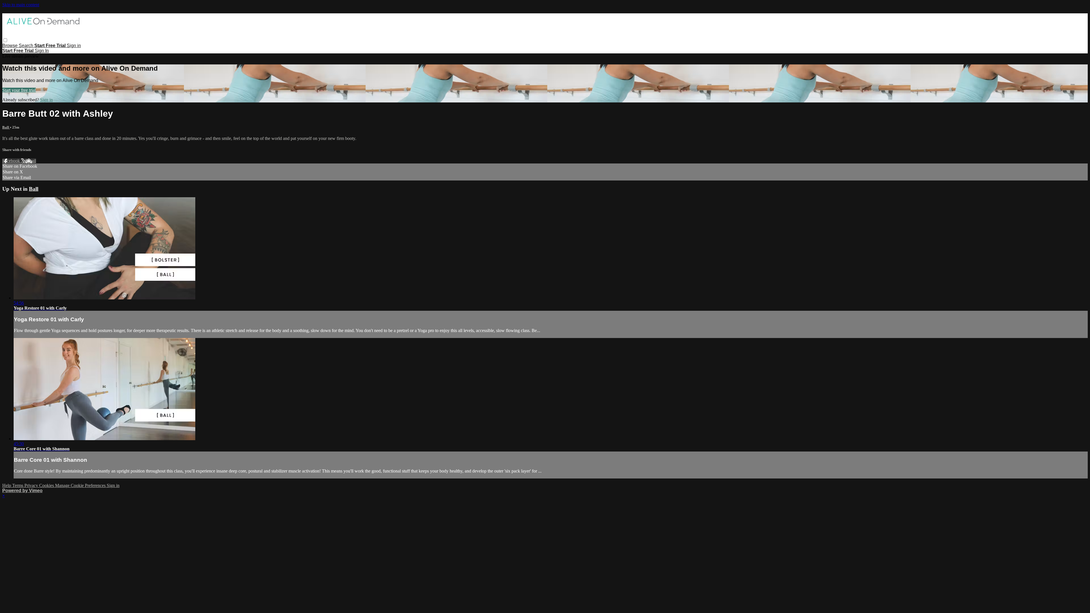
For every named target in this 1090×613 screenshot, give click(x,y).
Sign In (42, 50)
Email (31, 160)
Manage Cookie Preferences (81, 485)
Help (7, 485)
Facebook (11, 160)
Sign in (74, 45)
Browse (10, 45)
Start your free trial (19, 90)
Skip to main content (20, 4)
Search (26, 45)
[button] (5, 40)
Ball (6, 127)
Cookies (47, 485)
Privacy (31, 485)
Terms (18, 485)
